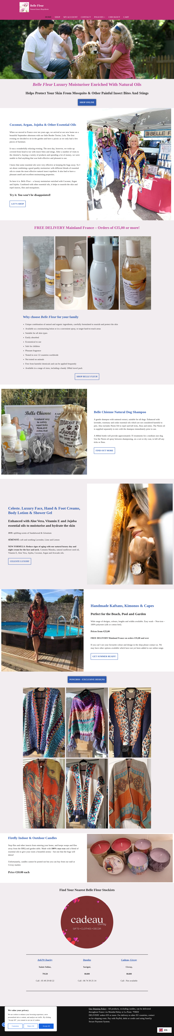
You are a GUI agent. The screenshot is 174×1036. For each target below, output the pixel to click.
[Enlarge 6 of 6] (148, 762)
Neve (22, 1033)
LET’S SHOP (17, 204)
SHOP (87, 376)
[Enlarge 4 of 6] (62, 762)
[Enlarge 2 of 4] (83, 239)
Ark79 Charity (45, 960)
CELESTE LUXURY (19, 561)
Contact (86, 17)
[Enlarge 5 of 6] (105, 762)
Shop (57, 17)
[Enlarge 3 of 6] (148, 690)
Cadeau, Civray (129, 960)
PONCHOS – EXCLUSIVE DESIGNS (87, 679)
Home (48, 17)
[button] (104, 17)
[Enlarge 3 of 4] (115, 239)
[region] (31, 1018)
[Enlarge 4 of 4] (148, 239)
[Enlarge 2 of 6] (105, 690)
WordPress (41, 1033)
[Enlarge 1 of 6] (62, 690)
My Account (70, 17)
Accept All (46, 1026)
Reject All (30, 1026)
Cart (126, 17)
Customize (15, 1026)
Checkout (114, 17)
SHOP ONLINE (87, 102)
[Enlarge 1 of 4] (51, 239)
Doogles (87, 960)
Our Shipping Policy (97, 1009)
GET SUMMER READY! (104, 656)
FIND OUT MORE (104, 450)
